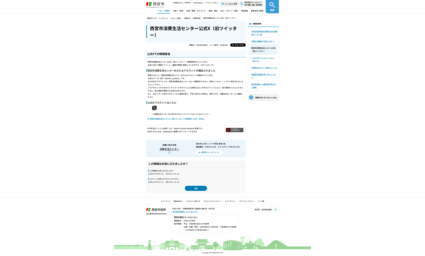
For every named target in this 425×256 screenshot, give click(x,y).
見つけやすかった (156, 182)
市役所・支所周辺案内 (263, 209)
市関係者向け (178, 201)
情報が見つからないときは (265, 97)
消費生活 (187, 18)
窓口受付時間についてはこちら (185, 211)
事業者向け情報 (257, 10)
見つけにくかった (172, 182)
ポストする (239, 45)
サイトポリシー (230, 201)
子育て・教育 (178, 10)
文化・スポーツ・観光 (229, 10)
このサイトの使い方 (193, 201)
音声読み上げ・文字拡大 (182, 3)
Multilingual (198, 3)
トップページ (163, 18)
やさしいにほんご (212, 3)
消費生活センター (169, 149)
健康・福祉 (213, 10)
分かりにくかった (172, 174)
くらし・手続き (163, 10)
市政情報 (244, 10)
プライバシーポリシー (247, 201)
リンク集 (261, 201)
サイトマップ (165, 201)
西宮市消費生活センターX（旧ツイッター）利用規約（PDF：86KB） (177, 118)
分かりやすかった (156, 174)
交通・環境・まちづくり (196, 10)
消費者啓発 (197, 18)
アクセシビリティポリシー (212, 201)
